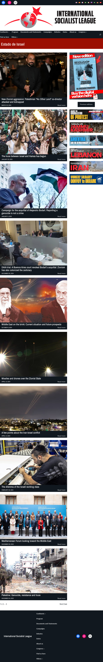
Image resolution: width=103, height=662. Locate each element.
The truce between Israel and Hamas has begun (24, 156)
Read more (61, 105)
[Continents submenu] (8, 32)
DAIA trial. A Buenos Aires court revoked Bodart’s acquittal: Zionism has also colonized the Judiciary (33, 269)
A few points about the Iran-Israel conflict (21, 432)
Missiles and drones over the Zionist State (21, 378)
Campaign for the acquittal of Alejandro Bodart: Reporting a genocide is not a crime (29, 212)
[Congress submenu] (86, 32)
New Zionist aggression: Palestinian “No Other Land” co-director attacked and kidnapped (32, 100)
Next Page (63, 604)
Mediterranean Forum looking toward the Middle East (26, 541)
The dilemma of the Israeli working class (20, 486)
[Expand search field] (100, 34)
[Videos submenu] (17, 37)
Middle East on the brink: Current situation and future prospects (31, 324)
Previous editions (86, 104)
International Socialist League (18, 636)
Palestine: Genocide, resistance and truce (21, 595)
